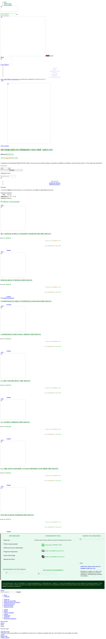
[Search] (16, 14)
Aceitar (2, 634)
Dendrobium (15, 79)
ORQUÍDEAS (8, 79)
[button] (9, 250)
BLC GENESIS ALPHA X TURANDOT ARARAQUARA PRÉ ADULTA (26, 234)
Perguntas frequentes (10, 552)
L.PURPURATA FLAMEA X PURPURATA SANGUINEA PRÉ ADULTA (26, 301)
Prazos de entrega (9, 555)
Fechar (2, 590)
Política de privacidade (11, 544)
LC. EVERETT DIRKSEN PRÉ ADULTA (15, 422)
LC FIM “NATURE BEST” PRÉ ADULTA (15, 381)
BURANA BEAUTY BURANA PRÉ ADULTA (16, 280)
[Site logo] (9, 12)
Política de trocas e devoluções (13, 548)
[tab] (54, 181)
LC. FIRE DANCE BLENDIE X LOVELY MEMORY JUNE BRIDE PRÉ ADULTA (29, 468)
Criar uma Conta (5, 631)
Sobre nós (7, 540)
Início (2, 79)
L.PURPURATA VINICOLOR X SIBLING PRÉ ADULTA (21, 334)
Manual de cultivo (9, 559)
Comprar (11, 170)
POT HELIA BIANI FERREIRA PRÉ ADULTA (17, 515)
